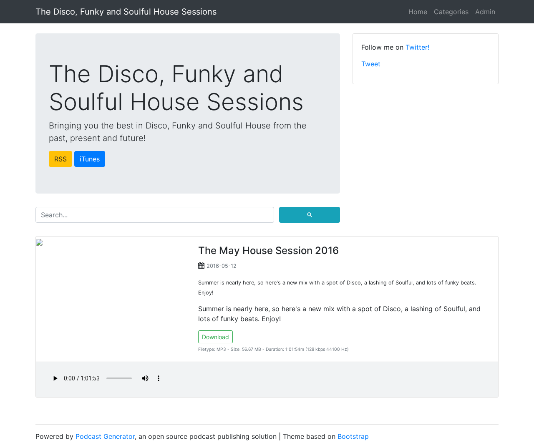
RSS (60, 159)
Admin (485, 12)
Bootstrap (353, 436)
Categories (451, 12)
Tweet (370, 64)
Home (417, 12)
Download (215, 336)
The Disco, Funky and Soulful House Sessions (126, 12)
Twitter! (417, 47)
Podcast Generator (105, 436)
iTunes (90, 159)
